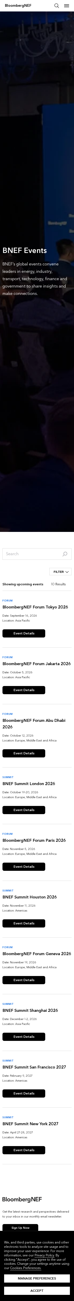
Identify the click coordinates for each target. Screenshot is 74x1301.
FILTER (59, 571)
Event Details (24, 633)
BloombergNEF (18, 5)
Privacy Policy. (45, 1255)
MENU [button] (66, 5)
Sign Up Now (20, 1228)
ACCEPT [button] (37, 1291)
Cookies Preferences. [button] (25, 1268)
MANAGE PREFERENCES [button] (37, 1278)
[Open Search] (56, 5)
